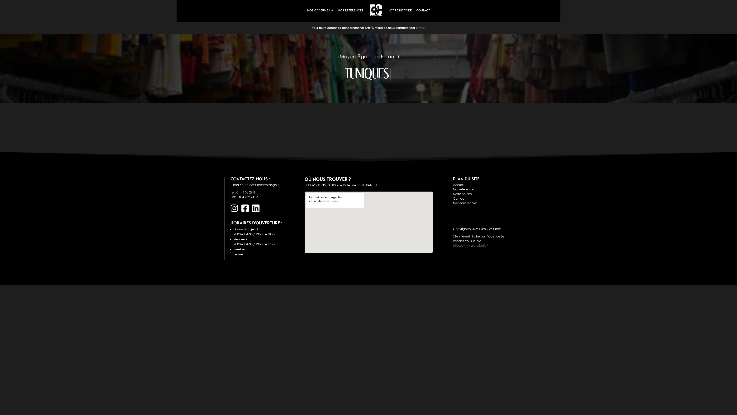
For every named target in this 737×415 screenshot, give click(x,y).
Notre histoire (462, 194)
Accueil (458, 185)
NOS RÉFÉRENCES (350, 10)
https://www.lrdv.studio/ (470, 245)
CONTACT (423, 10)
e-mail (420, 27)
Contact (459, 198)
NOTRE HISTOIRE (400, 10)
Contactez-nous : (250, 178)
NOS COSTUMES (318, 10)
